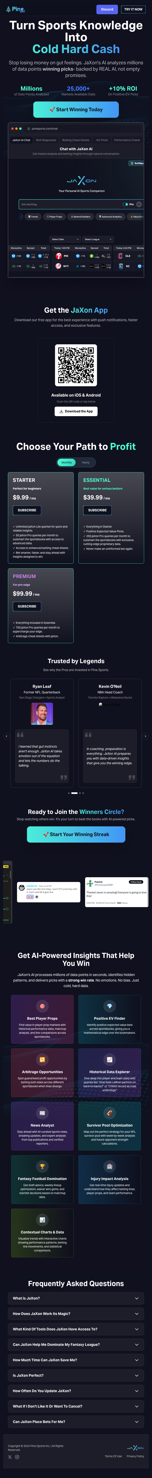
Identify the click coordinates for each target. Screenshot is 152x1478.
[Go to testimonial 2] (72, 793)
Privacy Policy (135, 1456)
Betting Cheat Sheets (75, 140)
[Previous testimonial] (6, 736)
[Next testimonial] (145, 736)
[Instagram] (17, 1457)
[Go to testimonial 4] (83, 793)
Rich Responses (47, 140)
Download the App (79, 411)
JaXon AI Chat (22, 140)
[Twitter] (10, 1457)
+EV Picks (102, 140)
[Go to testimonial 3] (77, 793)
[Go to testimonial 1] (69, 793)
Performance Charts (127, 140)
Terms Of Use (113, 1456)
